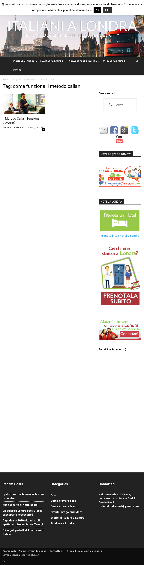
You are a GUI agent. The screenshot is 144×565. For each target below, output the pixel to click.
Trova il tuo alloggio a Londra (84, 551)
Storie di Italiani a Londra (68, 517)
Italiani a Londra (23, 61)
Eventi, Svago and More (66, 512)
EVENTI (17, 70)
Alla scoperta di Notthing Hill (20, 504)
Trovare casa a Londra (83, 61)
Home (6, 79)
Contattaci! (56, 551)
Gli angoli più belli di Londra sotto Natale (23, 532)
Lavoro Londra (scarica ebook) (21, 555)
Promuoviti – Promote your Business (24, 551)
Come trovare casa (63, 500)
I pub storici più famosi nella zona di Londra (23, 496)
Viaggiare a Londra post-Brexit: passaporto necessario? (22, 512)
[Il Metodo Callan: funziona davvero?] (24, 103)
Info (107, 10)
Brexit (55, 495)
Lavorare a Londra (51, 61)
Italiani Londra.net (13, 127)
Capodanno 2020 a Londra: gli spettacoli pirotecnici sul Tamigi (23, 522)
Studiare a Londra (114, 61)
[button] (136, 61)
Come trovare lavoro (64, 506)
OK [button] (97, 10)
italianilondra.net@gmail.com (119, 506)
